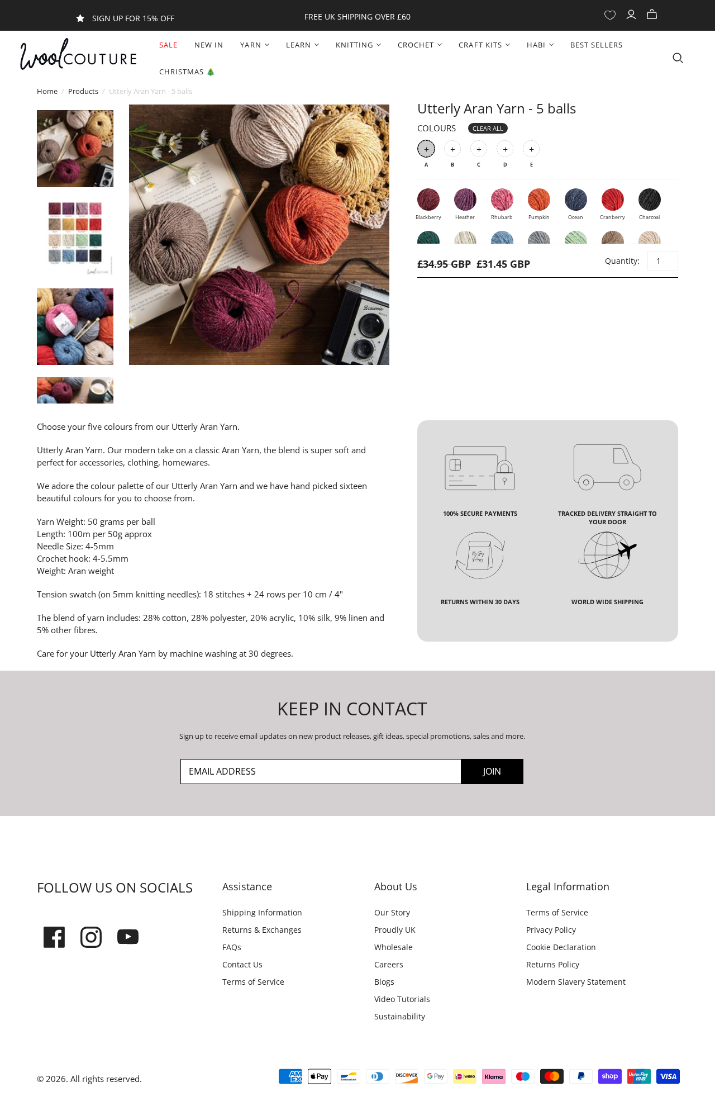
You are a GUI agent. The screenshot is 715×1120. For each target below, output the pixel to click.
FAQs (231, 947)
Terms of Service (253, 981)
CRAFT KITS (480, 45)
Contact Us (242, 964)
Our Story (392, 912)
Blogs (384, 981)
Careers (388, 964)
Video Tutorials (402, 999)
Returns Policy (552, 964)
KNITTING (354, 45)
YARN (250, 45)
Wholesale (393, 947)
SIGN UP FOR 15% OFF (133, 18)
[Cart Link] (653, 14)
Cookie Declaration (561, 947)
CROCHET (416, 45)
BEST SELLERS (596, 45)
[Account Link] (633, 14)
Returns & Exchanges (262, 929)
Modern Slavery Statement (576, 981)
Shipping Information (262, 912)
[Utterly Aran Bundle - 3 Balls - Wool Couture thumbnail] (75, 148)
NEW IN (208, 45)
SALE (168, 45)
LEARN (298, 45)
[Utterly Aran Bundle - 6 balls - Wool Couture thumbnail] (75, 326)
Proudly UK (395, 929)
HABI (536, 45)
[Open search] (678, 58)
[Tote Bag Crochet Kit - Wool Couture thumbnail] (75, 238)
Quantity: (621, 260)
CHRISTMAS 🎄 (187, 72)
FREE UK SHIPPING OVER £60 (357, 16)
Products (83, 91)
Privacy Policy (551, 929)
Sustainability (399, 1016)
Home (47, 91)
